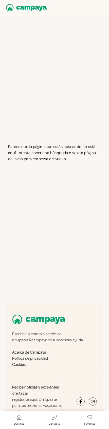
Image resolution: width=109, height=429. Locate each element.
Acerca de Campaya (29, 352)
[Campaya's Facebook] (81, 401)
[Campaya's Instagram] (93, 401)
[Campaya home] (25, 8)
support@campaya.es (33, 340)
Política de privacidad (30, 358)
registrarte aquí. (25, 399)
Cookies (19, 364)
